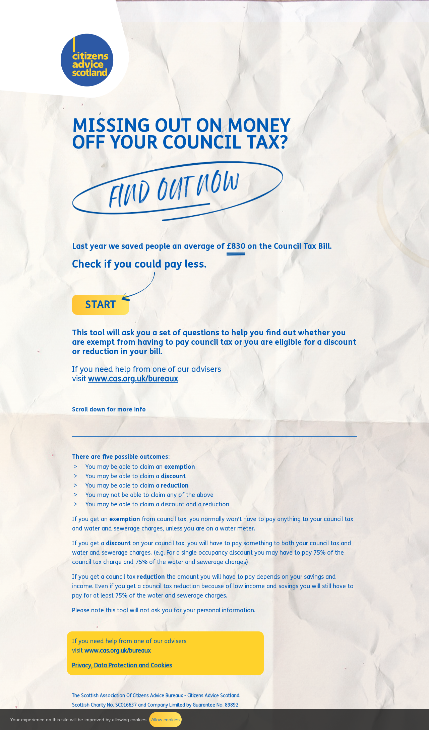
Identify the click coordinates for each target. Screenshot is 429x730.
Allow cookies (165, 719)
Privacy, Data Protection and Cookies (122, 665)
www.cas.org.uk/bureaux (133, 379)
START (100, 304)
